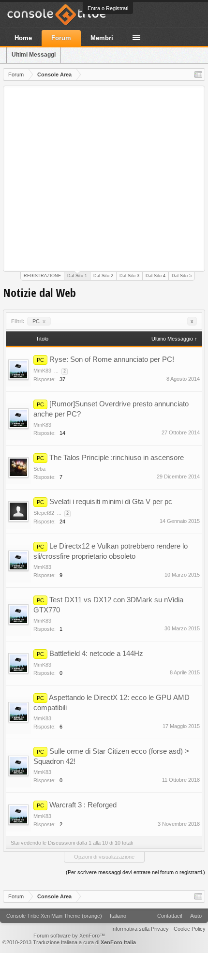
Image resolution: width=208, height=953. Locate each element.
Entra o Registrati (108, 8)
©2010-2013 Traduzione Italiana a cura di (69, 942)
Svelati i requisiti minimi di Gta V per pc (110, 501)
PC (38, 321)
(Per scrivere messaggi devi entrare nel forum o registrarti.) (135, 872)
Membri (101, 38)
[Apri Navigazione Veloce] (198, 74)
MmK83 (42, 370)
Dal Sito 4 (155, 275)
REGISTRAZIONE (42, 275)
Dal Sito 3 (129, 275)
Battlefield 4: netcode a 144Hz (96, 653)
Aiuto (196, 916)
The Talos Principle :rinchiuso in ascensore (116, 457)
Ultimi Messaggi (34, 54)
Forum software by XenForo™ (69, 935)
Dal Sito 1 (77, 275)
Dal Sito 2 (103, 275)
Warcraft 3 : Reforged (83, 805)
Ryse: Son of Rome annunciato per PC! (111, 359)
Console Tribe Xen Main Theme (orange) (54, 916)
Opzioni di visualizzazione (104, 857)
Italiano (118, 916)
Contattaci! (169, 916)
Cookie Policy (190, 929)
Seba (39, 469)
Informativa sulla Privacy (140, 929)
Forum (61, 38)
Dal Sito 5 (182, 275)
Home (23, 38)
